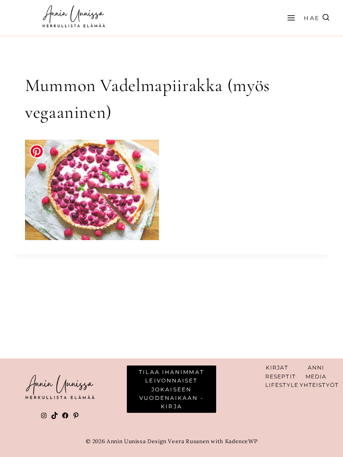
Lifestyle (281, 385)
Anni (316, 367)
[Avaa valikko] (289, 18)
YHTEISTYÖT (319, 385)
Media (316, 376)
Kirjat (277, 367)
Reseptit (280, 376)
